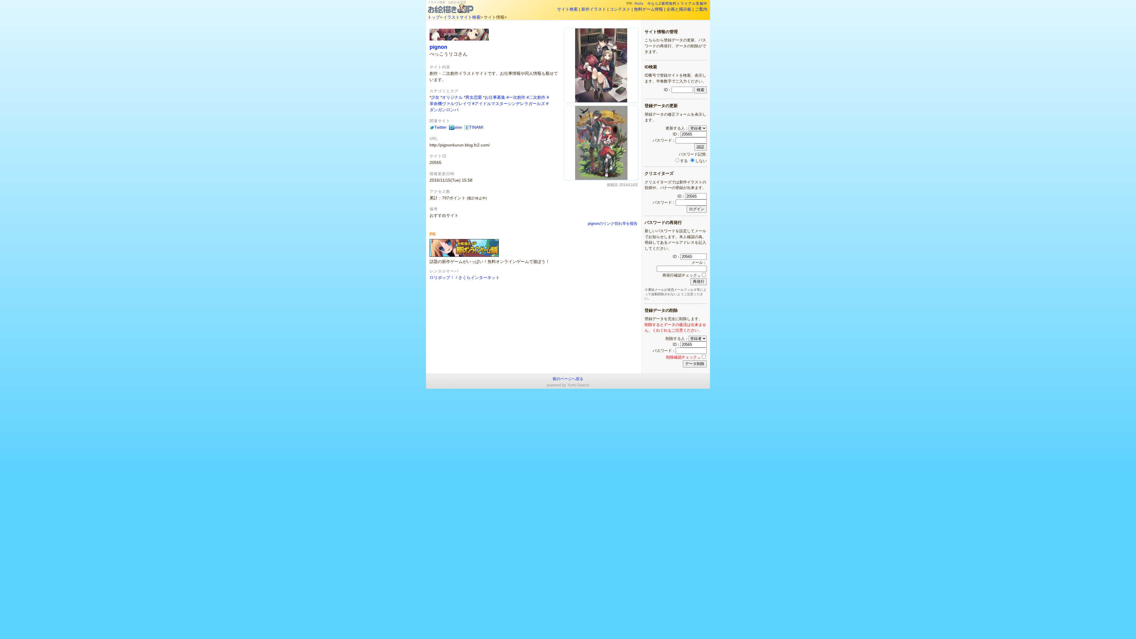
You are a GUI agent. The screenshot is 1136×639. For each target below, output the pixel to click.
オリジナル (452, 97)
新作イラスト (593, 9)
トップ (433, 17)
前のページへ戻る (568, 379)
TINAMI (476, 127)
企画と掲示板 (679, 9)
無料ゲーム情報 (648, 9)
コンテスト (620, 9)
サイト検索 (567, 9)
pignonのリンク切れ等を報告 (613, 224)
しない (701, 161)
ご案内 (701, 9)
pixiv (458, 127)
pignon (438, 47)
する (684, 161)
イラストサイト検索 (461, 17)
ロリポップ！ (442, 277)
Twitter (440, 127)
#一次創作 (515, 97)
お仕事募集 (495, 97)
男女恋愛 (473, 97)
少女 (435, 97)
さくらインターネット (479, 277)
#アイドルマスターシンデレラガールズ (508, 103)
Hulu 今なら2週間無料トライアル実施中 (671, 3)
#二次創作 (536, 97)
